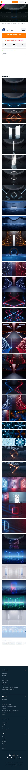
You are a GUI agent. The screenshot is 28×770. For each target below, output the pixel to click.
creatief (5, 700)
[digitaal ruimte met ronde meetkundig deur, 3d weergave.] (13, 253)
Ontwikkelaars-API (6, 742)
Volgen (23, 30)
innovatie (19, 700)
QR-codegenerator (6, 749)
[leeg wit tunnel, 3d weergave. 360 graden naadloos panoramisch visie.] (13, 689)
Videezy (3, 735)
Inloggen (21, 2)
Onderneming (5, 737)
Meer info (5, 52)
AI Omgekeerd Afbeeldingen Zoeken (10, 744)
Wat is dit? (14, 50)
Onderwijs (4, 739)
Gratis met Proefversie (14, 35)
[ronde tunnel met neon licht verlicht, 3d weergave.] (10, 437)
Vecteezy (4, 732)
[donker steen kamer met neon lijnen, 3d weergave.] (13, 237)
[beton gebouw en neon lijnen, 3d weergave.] (13, 500)
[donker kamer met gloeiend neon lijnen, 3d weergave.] (13, 299)
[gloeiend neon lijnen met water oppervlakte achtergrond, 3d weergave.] (13, 613)
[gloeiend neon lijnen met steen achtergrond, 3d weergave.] (13, 568)
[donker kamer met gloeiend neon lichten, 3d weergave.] (13, 530)
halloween (12, 700)
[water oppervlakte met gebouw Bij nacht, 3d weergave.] (13, 207)
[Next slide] (23, 700)
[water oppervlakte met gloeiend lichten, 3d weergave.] (13, 84)
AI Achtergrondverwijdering (8, 746)
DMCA (3, 759)
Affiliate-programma (6, 761)
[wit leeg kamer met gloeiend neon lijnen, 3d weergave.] (13, 675)
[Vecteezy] (2, 2)
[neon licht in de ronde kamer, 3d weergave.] (13, 598)
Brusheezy (4, 730)
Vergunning (4, 756)
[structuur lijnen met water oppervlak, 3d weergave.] (10, 555)
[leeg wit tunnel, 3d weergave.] (13, 629)
